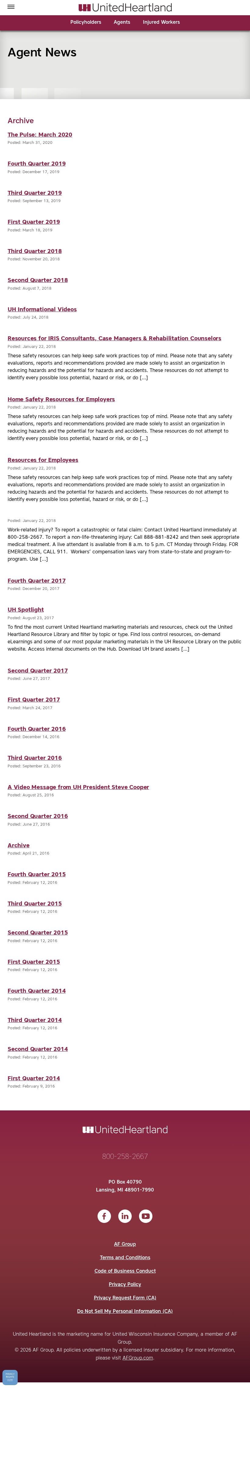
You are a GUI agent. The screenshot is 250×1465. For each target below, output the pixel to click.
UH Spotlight (26, 610)
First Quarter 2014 (34, 1078)
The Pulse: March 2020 (40, 135)
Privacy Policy (125, 1284)
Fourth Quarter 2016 (37, 729)
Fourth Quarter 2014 (37, 991)
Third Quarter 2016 (35, 758)
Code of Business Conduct (125, 1271)
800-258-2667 (125, 1157)
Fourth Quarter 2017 (37, 581)
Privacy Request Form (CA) (125, 1298)
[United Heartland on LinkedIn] (125, 1216)
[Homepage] (125, 7)
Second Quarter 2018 (38, 280)
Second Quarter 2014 (38, 1049)
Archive (19, 846)
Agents (122, 22)
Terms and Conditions (125, 1258)
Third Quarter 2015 (35, 904)
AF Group (125, 1244)
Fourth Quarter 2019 (37, 164)
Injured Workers (161, 22)
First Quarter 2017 (34, 700)
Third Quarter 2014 (35, 1020)
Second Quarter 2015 (38, 933)
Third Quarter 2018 (35, 251)
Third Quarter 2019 (35, 193)
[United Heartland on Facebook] (104, 1216)
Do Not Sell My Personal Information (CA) (125, 1311)
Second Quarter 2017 (38, 671)
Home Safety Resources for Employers (61, 399)
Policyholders (85, 22)
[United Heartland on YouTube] (145, 1216)
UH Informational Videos (42, 310)
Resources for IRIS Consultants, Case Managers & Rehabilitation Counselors (114, 338)
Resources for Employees (43, 460)
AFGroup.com (138, 1358)
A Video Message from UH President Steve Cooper (78, 787)
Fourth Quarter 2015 (37, 874)
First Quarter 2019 (34, 222)
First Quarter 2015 (34, 962)
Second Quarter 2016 (38, 816)
